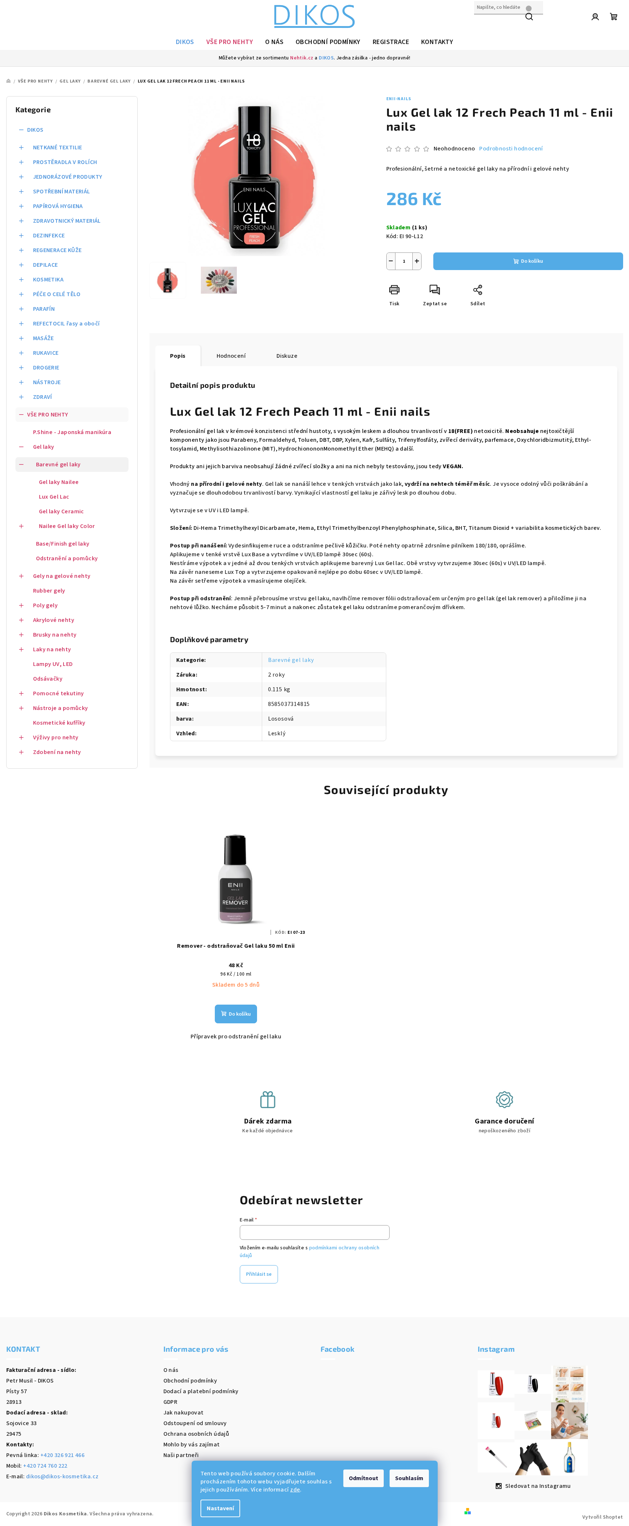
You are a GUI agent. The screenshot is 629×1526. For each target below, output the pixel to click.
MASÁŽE (43, 338)
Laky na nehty (52, 649)
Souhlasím (409, 1478)
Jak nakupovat (183, 1413)
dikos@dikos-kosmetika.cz (62, 1476)
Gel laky (43, 447)
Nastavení (220, 1508)
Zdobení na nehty (57, 752)
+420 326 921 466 (62, 1455)
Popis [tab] (178, 356)
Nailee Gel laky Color (67, 526)
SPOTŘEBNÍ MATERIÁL (61, 191)
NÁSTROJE (47, 382)
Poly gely (45, 605)
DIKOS (326, 58)
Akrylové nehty (54, 620)
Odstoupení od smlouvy (195, 1423)
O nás (170, 1370)
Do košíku (532, 261)
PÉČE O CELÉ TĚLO (57, 294)
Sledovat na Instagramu (538, 1486)
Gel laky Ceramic (61, 511)
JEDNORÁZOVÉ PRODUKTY (67, 177)
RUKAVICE (46, 353)
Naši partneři (181, 1455)
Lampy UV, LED (53, 664)
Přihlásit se (259, 1274)
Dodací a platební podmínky (201, 1391)
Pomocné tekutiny (58, 693)
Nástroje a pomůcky (60, 708)
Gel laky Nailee (59, 482)
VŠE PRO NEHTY (47, 415)
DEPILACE (45, 265)
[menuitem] (185, 42)
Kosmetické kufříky (59, 723)
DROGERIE (46, 368)
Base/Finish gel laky (63, 544)
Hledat (483, 23)
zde (295, 1490)
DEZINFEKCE (49, 236)
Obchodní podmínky (190, 1381)
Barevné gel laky (58, 464)
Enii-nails (398, 99)
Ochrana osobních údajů (196, 1434)
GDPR (170, 1402)
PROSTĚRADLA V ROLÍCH (65, 162)
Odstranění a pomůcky (67, 558)
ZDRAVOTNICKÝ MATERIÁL (67, 221)
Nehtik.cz (302, 58)
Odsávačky (48, 679)
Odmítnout (363, 1478)
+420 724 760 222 (45, 1466)
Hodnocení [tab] (231, 356)
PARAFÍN (44, 309)
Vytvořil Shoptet (602, 1517)
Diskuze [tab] (286, 356)
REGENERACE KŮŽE (57, 250)
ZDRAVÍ (42, 397)
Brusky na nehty (55, 635)
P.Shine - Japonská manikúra (72, 432)
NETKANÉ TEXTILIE (57, 147)
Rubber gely (49, 591)
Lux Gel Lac (54, 497)
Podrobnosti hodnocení (511, 149)
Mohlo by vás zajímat (191, 1445)
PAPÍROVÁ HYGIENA (58, 206)
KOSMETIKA (48, 280)
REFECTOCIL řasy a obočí (66, 324)
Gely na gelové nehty (62, 576)
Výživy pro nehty (56, 737)
